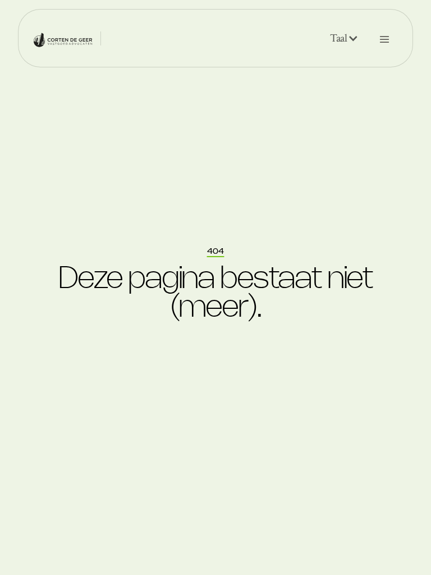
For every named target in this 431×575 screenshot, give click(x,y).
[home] (63, 38)
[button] (344, 38)
